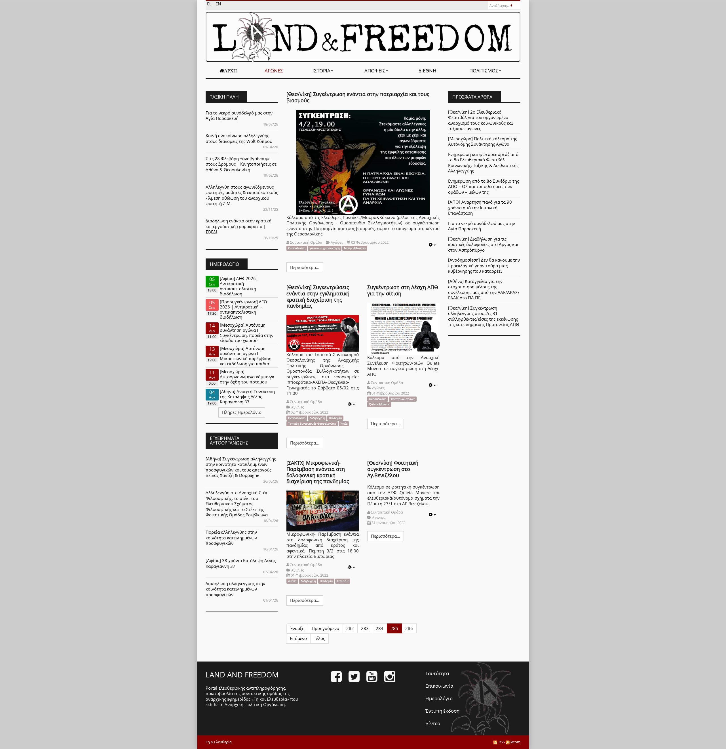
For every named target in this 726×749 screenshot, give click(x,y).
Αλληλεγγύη (317, 418)
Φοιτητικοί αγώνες (403, 399)
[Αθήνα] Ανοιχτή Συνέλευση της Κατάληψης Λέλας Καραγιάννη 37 (247, 396)
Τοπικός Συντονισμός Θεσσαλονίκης (312, 423)
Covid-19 (343, 581)
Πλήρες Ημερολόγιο (241, 412)
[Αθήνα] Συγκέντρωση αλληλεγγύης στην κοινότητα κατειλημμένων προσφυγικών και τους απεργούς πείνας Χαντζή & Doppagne (241, 467)
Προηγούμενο (325, 628)
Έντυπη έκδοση (442, 711)
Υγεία (343, 423)
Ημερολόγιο (439, 698)
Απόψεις (374, 70)
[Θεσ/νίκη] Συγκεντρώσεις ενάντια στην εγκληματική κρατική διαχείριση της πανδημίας (317, 296)
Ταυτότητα (437, 673)
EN (218, 4)
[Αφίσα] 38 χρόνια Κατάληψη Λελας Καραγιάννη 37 (241, 563)
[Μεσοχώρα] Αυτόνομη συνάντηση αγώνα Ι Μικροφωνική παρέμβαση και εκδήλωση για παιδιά (245, 355)
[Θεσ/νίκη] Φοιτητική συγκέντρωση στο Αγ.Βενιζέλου (392, 468)
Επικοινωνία (439, 686)
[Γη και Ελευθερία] (363, 37)
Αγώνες (274, 70)
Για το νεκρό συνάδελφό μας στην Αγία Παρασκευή (239, 115)
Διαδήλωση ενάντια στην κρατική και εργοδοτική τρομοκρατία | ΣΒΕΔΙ (238, 226)
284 (379, 628)
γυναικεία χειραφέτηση (325, 248)
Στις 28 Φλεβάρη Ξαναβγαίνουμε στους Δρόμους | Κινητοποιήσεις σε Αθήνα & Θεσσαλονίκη (241, 164)
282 (350, 628)
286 (409, 628)
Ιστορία (321, 70)
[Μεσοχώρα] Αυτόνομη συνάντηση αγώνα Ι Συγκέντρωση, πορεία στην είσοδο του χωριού (246, 332)
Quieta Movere (379, 404)
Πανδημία (335, 418)
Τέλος (319, 638)
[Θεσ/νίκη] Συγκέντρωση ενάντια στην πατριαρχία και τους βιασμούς (357, 97)
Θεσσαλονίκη (296, 248)
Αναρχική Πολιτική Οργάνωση (255, 704)
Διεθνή (427, 70)
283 (365, 628)
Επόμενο (298, 638)
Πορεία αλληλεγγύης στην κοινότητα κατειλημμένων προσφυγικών (231, 537)
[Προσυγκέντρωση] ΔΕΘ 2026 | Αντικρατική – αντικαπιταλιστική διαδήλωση (243, 309)
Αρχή (230, 70)
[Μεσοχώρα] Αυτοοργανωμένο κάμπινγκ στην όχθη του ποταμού (247, 377)
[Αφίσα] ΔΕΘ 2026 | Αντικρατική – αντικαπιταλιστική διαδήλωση (239, 286)
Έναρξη (297, 628)
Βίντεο (432, 723)
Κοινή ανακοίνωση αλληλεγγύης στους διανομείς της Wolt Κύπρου (239, 138)
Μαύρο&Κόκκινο (355, 248)
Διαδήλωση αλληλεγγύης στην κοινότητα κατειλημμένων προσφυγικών (235, 589)
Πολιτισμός (483, 70)
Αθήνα (292, 581)
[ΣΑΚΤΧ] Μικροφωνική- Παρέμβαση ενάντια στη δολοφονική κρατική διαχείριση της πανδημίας (317, 472)
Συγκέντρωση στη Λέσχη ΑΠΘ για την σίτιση (402, 290)
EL (210, 4)
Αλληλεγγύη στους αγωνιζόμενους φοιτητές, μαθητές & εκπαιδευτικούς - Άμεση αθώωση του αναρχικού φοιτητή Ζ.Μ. (242, 195)
